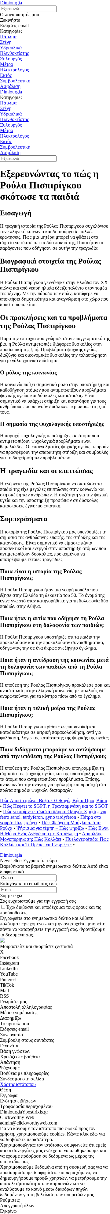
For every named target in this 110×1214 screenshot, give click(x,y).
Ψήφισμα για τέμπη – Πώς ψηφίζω (50, 828)
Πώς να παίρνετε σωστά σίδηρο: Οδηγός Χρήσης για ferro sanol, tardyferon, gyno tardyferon (53, 814)
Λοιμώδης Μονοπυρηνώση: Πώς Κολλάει (51, 836)
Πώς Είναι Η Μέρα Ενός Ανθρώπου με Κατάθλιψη (54, 830)
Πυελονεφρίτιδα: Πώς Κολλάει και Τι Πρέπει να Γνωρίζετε (54, 842)
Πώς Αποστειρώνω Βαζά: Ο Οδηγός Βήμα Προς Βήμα (53, 800)
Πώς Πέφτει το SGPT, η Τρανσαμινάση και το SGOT (55, 806)
